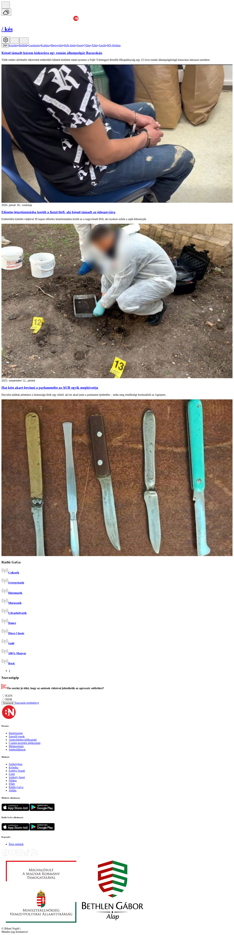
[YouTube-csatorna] (12, 855)
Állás (94, 45)
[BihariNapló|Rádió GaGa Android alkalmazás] (42, 829)
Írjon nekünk (16, 844)
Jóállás (12, 790)
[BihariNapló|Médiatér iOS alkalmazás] (15, 810)
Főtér (12, 783)
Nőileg (13, 780)
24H (5, 45)
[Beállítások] (5, 40)
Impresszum (16, 733)
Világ (87, 45)
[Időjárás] (6, 12)
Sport (80, 45)
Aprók (102, 45)
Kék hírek (70, 45)
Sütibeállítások (17, 749)
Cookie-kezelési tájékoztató (24, 743)
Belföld (23, 45)
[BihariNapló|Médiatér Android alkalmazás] (42, 810)
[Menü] (14, 40)
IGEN (8, 695)
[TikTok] (27, 855)
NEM (8, 699)
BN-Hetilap (114, 45)
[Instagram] (19, 855)
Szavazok (8, 703)
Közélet (13, 45)
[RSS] (34, 855)
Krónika (13, 767)
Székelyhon (15, 764)
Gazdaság (34, 45)
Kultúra (45, 45)
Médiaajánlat (16, 746)
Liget (12, 774)
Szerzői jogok (17, 736)
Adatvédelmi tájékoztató (23, 739)
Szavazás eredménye (27, 702)
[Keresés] (5, 5)
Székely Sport (17, 777)
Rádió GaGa (16, 787)
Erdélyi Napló (17, 770)
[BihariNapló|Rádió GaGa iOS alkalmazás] (15, 829)
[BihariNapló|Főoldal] (74, 925)
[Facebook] (5, 855)
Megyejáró (57, 45)
